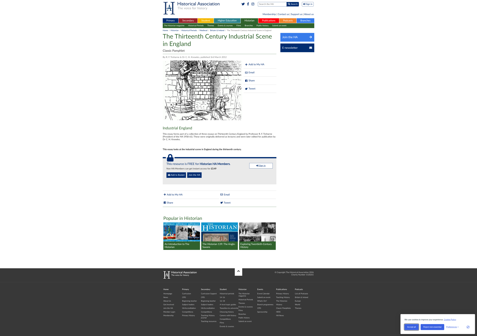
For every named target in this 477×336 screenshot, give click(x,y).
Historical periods (227, 294)
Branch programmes (265, 305)
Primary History (188, 315)
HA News (280, 315)
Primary (170, 20)
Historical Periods (196, 26)
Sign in (262, 166)
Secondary (188, 20)
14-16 (222, 297)
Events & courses (225, 26)
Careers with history (228, 315)
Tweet (252, 88)
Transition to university (229, 308)
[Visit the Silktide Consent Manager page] (468, 327)
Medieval (203, 30)
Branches (305, 20)
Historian (249, 20)
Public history (263, 26)
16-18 (222, 301)
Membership (269, 14)
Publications (268, 20)
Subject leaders (188, 305)
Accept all (411, 327)
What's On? (262, 301)
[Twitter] (243, 4)
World (297, 305)
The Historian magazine (174, 26)
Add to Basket (177, 175)
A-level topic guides (228, 305)
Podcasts (288, 20)
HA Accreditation (189, 308)
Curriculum (186, 294)
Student (205, 20)
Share (252, 80)
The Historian (281, 301)
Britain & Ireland (217, 30)
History (279, 305)
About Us (167, 301)
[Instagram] (253, 4)
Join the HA (194, 175)
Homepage (167, 294)
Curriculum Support (209, 294)
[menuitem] (171, 20)
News (165, 297)
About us (309, 14)
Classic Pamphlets (283, 308)
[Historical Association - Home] (180, 278)
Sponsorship (262, 312)
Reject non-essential (432, 327)
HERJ (278, 312)
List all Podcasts (301, 294)
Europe (298, 301)
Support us (296, 14)
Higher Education (227, 20)
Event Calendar (263, 294)
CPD (184, 297)
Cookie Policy (450, 319)
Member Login (169, 312)
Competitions (187, 312)
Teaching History (283, 297)
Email (252, 72)
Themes (210, 26)
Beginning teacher (189, 301)
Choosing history (227, 312)
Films (238, 26)
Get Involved (168, 305)
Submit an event (279, 26)
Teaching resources (209, 321)
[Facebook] (248, 4)
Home (165, 30)
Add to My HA (256, 64)
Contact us (283, 14)
